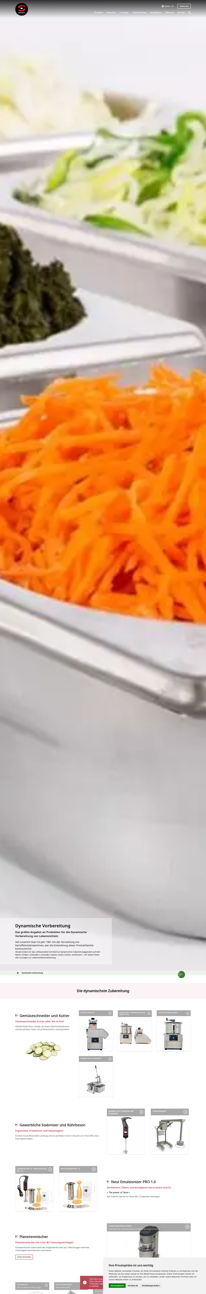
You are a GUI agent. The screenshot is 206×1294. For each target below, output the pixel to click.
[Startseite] (21, 9)
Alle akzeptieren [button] (117, 1286)
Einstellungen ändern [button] (151, 1286)
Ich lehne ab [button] (133, 1286)
